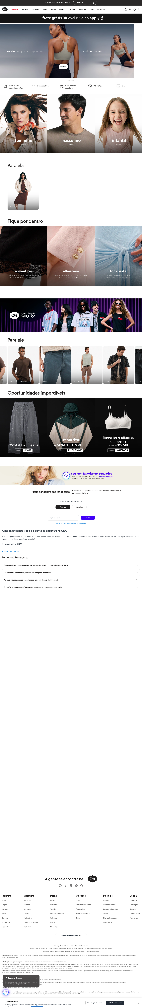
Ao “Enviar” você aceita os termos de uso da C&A (71, 523)
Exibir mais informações (69, 936)
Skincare (133, 909)
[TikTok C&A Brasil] (65, 885)
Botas (78, 900)
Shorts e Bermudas (57, 913)
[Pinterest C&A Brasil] (71, 885)
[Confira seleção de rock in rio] (71, 331)
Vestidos (5, 909)
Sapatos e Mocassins (83, 905)
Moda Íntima (6, 927)
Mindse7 (62, 9)
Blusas (4, 900)
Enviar (88, 518)
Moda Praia (6, 922)
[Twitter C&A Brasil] (76, 885)
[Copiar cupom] (93, 2)
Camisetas (27, 900)
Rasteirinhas (80, 909)
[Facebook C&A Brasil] (81, 885)
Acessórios (134, 918)
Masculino (35, 9)
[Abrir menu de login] (130, 9)
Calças (4, 905)
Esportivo (82, 9)
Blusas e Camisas (109, 905)
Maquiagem (134, 905)
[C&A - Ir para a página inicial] (5, 9)
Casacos (5, 918)
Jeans (91, 9)
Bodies (52, 900)
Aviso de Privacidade (37, 1006)
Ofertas (14, 9)
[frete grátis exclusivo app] (71, 22)
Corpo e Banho (135, 913)
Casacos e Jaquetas (110, 909)
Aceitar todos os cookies (115, 1003)
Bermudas (27, 909)
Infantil (45, 9)
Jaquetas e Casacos (31, 922)
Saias (4, 913)
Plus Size (108, 895)
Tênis (78, 918)
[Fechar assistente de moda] (37, 978)
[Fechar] (138, 1003)
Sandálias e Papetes (83, 913)
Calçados (72, 9)
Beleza (53, 9)
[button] (125, 9)
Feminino (25, 9)
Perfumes (133, 900)
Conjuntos (53, 905)
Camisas (27, 905)
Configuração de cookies (95, 1003)
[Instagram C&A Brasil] (60, 885)
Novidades (101, 9)
